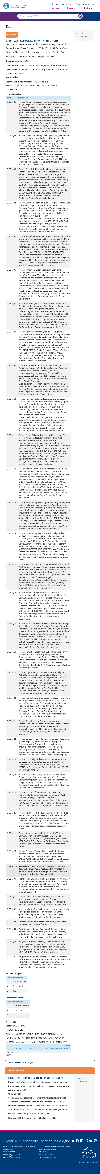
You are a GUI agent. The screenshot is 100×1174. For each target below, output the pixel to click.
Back (9, 26)
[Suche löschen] (77, 16)
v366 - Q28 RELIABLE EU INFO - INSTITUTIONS (34, 1078)
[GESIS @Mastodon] (95, 1140)
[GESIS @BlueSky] (73, 1140)
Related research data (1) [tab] (20, 1062)
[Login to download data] (53, 5)
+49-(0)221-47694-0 (50, 1155)
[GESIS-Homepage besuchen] (14, 5)
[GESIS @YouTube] (91, 1140)
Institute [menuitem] (88, 8)
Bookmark (83, 36)
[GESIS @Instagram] (86, 1140)
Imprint (81, 1163)
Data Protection (91, 1163)
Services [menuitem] (55, 8)
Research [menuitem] (71, 8)
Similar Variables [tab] (16, 1070)
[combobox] (50, 16)
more (8, 1054)
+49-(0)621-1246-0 (14, 1155)
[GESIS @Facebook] (77, 1140)
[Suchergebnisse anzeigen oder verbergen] (80, 16)
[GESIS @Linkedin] (82, 1140)
